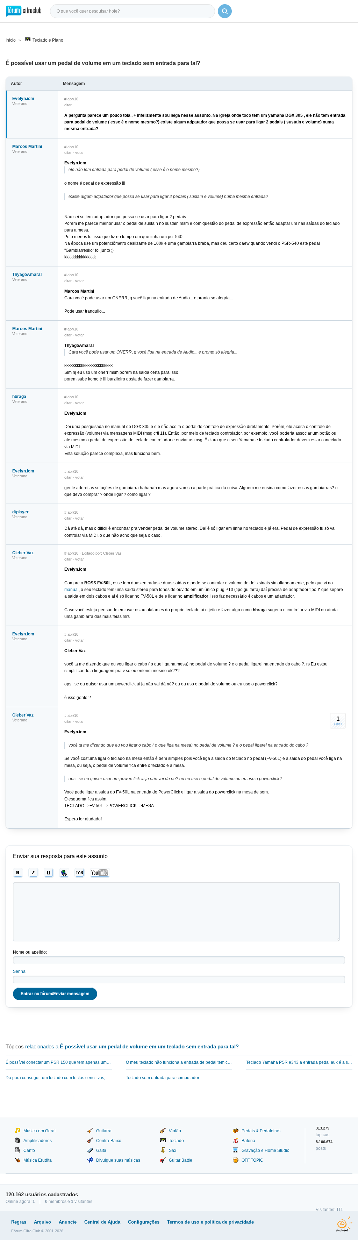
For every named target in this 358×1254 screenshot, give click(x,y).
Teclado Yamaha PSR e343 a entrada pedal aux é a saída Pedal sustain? (299, 1062)
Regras (18, 1222)
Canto (29, 1150)
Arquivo (42, 1222)
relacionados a (132, 1046)
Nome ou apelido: (30, 952)
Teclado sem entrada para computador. (163, 1077)
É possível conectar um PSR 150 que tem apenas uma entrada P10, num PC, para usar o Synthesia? (59, 1062)
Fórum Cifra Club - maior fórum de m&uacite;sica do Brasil (24, 11)
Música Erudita (37, 1160)
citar (68, 105)
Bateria (248, 1140)
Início (11, 40)
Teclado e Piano (48, 40)
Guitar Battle (180, 1160)
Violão (175, 1130)
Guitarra (104, 1130)
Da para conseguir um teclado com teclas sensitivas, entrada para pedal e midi (59, 1077)
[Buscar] (225, 11)
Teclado (176, 1140)
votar (79, 152)
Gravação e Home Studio (265, 1150)
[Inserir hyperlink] (64, 873)
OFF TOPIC (252, 1160)
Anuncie (68, 1222)
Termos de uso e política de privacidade (210, 1222)
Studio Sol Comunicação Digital (344, 1224)
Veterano (19, 103)
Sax (172, 1150)
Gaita (101, 1150)
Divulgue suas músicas (118, 1160)
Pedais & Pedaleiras (261, 1130)
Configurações (143, 1222)
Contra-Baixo (108, 1140)
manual (71, 589)
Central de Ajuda (102, 1222)
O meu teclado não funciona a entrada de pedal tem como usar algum (179, 1062)
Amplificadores (37, 1140)
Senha (19, 971)
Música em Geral (39, 1130)
